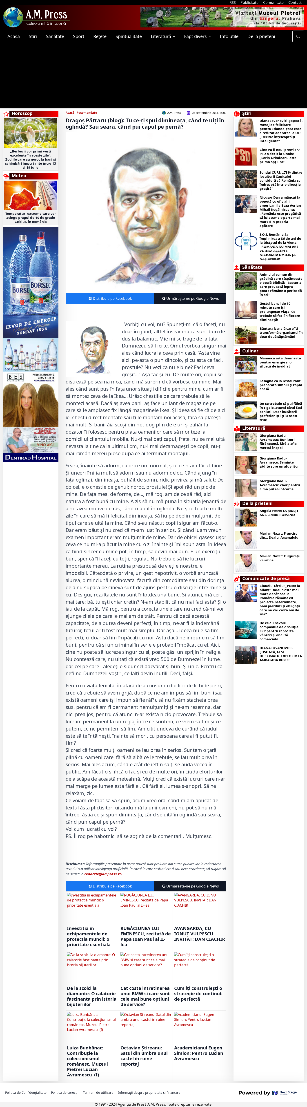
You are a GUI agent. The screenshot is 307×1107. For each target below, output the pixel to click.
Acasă (13, 36)
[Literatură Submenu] (175, 36)
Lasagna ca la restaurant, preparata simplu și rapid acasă (281, 385)
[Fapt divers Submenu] (211, 36)
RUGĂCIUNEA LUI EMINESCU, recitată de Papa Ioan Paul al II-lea (145, 936)
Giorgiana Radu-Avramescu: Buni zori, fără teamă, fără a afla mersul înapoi (278, 441)
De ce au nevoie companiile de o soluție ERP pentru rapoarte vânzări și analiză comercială (279, 631)
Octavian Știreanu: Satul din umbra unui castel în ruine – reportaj (144, 1056)
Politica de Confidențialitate (26, 1092)
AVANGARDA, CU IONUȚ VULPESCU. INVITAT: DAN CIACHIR (199, 934)
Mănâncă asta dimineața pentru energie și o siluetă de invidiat (280, 362)
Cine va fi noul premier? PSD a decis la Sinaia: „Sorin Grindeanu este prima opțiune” (279, 156)
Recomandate (86, 113)
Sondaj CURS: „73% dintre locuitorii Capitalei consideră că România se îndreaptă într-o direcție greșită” (281, 180)
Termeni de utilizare (98, 1092)
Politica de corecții (64, 1092)
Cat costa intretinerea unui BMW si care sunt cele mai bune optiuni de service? (145, 996)
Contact (295, 2)
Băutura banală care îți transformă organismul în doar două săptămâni (281, 332)
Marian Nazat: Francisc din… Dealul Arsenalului (279, 535)
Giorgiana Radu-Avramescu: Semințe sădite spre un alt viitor (279, 462)
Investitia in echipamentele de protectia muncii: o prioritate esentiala (89, 936)
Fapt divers (195, 36)
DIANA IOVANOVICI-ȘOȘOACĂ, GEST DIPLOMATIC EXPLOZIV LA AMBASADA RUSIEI (281, 654)
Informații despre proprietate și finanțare (149, 1092)
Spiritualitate (129, 36)
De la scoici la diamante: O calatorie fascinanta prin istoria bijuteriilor (91, 996)
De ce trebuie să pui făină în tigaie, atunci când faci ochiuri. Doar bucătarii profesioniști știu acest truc (281, 411)
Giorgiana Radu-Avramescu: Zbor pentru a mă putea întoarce (280, 485)
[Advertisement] (153, 76)
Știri (33, 36)
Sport (78, 36)
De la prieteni (261, 36)
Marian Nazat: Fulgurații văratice (280, 558)
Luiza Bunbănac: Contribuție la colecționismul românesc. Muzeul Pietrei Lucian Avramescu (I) (87, 1061)
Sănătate (55, 36)
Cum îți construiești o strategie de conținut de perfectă (198, 994)
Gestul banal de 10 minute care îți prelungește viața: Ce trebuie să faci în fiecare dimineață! (280, 311)
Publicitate (249, 2)
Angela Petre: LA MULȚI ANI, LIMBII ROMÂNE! (279, 513)
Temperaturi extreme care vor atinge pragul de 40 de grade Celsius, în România (30, 217)
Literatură (161, 36)
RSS (232, 2)
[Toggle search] (298, 36)
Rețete (100, 36)
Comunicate (273, 2)
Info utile (229, 36)
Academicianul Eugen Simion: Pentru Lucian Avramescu (198, 1053)
